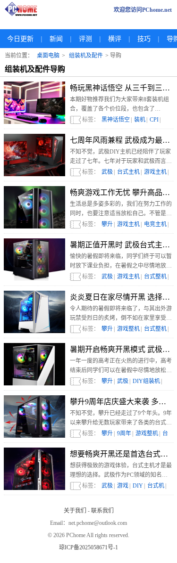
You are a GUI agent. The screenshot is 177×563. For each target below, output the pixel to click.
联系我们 (102, 510)
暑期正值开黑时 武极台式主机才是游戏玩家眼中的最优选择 (121, 245)
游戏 (122, 485)
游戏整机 (128, 329)
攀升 (107, 224)
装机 (139, 119)
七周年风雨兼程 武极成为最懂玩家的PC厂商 (121, 140)
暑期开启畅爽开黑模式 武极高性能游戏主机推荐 (121, 349)
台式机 (155, 485)
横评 (114, 38)
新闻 (56, 38)
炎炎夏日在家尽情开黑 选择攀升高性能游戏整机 (121, 297)
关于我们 (75, 510)
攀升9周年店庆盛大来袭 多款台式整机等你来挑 (121, 402)
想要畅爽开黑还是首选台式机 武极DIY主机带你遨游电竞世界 (121, 454)
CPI (154, 119)
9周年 (124, 433)
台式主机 (128, 172)
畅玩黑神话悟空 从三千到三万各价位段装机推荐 (121, 88)
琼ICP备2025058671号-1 (88, 547)
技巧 (144, 38)
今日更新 (20, 38)
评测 (85, 38)
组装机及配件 (86, 55)
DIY (138, 485)
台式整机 (155, 276)
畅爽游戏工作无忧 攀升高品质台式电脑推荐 (121, 192)
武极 (107, 172)
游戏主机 (155, 172)
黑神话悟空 (115, 119)
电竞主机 (155, 224)
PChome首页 (23, 10)
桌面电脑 (48, 55)
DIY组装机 (146, 381)
